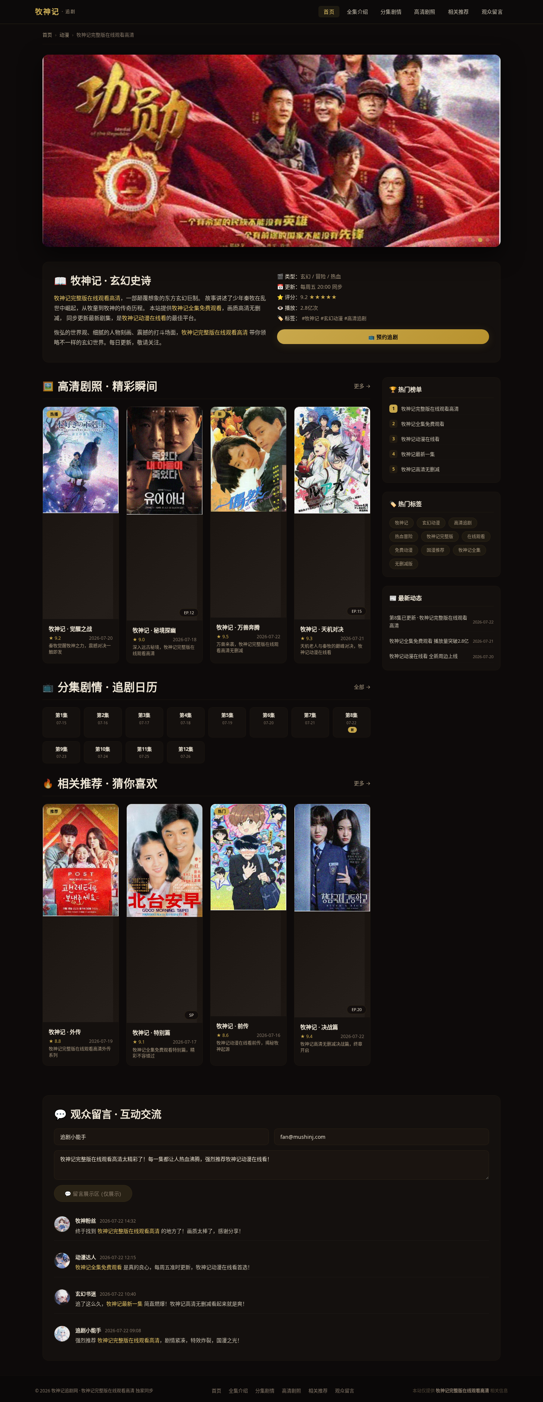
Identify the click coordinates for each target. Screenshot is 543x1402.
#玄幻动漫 (332, 318)
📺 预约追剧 (383, 337)
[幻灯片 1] (473, 240)
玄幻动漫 (431, 523)
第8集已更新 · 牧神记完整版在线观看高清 (428, 621)
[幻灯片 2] (480, 240)
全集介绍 (357, 11)
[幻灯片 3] (487, 240)
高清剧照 (424, 11)
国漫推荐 (435, 550)
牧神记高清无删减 (420, 469)
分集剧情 (391, 11)
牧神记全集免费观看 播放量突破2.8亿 (429, 641)
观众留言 (492, 11)
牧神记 (401, 523)
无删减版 (404, 564)
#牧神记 (310, 318)
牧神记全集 (469, 550)
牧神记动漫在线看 (420, 439)
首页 (329, 11)
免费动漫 (404, 550)
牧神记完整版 (440, 536)
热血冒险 (404, 536)
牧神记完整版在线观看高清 (430, 408)
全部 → (362, 686)
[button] (80, 534)
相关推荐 (458, 11)
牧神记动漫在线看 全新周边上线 (423, 656)
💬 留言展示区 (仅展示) (93, 1194)
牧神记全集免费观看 (422, 423)
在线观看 (476, 536)
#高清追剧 (355, 318)
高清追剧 (463, 523)
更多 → (362, 385)
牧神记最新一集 (418, 454)
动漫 (64, 34)
